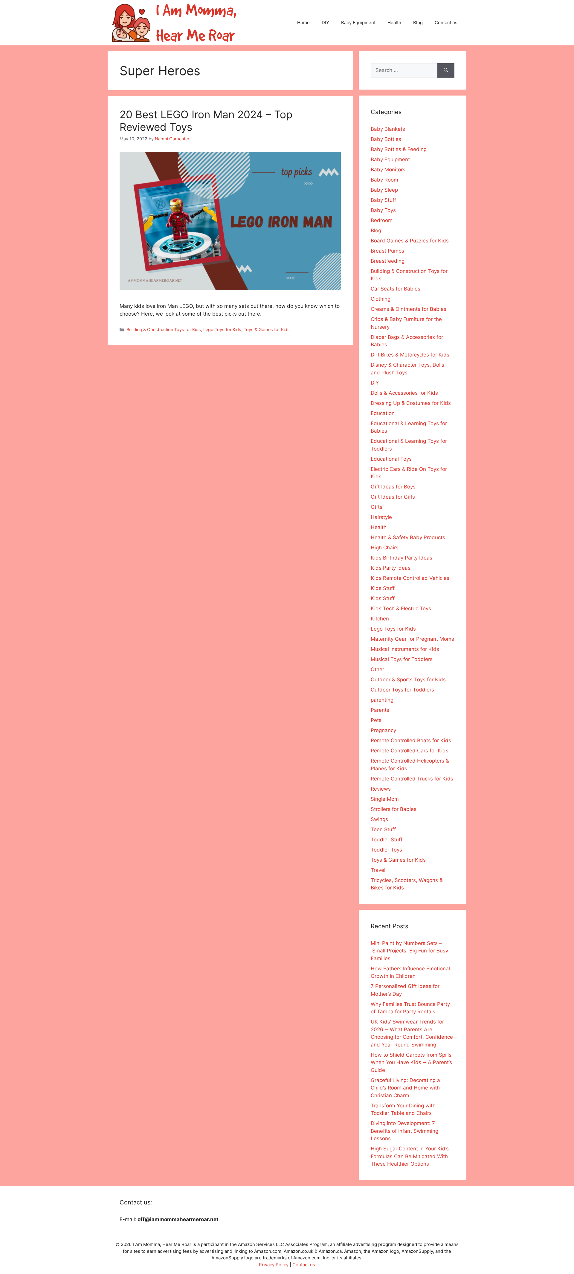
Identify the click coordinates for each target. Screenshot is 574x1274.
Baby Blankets (388, 129)
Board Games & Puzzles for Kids (410, 241)
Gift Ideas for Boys (393, 487)
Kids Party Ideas (390, 568)
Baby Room (384, 180)
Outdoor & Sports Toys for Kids (408, 680)
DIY (325, 22)
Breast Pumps (387, 251)
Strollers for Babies (393, 809)
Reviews (381, 789)
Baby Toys (383, 210)
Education (383, 413)
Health (394, 22)
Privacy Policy (273, 1264)
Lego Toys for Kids (222, 329)
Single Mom (385, 799)
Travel (378, 870)
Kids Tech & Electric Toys (401, 608)
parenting (382, 700)
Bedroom (382, 220)
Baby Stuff (383, 200)
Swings (379, 819)
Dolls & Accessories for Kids (404, 393)
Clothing (380, 299)
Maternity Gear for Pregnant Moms (412, 639)
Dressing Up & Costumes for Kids (411, 403)
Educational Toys (391, 459)
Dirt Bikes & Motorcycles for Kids (410, 355)
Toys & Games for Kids (267, 329)
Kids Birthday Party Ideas (401, 558)
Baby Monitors (388, 170)
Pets (376, 720)
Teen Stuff (383, 829)
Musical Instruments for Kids (405, 649)
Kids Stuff (383, 588)
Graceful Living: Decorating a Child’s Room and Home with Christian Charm (405, 1087)
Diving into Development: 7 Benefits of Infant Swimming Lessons (404, 1130)
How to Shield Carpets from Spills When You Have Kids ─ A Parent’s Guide (411, 1062)
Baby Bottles (386, 139)
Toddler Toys (386, 850)
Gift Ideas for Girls (393, 497)
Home (303, 22)
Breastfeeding (387, 261)
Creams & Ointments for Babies (408, 309)
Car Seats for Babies (395, 289)
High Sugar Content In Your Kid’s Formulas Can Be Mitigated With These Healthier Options (410, 1156)
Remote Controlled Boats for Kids (411, 740)
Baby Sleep (384, 190)
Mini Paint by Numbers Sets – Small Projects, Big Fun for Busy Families (409, 950)
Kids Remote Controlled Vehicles (410, 578)
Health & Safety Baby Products (408, 537)
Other (377, 669)
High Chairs (385, 548)
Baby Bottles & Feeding (399, 149)
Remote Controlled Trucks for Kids (412, 779)
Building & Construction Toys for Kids (163, 329)
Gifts (376, 507)
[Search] (445, 70)
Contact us (446, 22)
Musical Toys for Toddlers (402, 659)
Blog (418, 22)
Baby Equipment (358, 22)
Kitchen (380, 619)
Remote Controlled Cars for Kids (409, 751)
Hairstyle (381, 517)
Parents (380, 710)
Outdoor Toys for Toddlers (402, 690)
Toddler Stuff (386, 840)
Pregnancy (383, 730)
